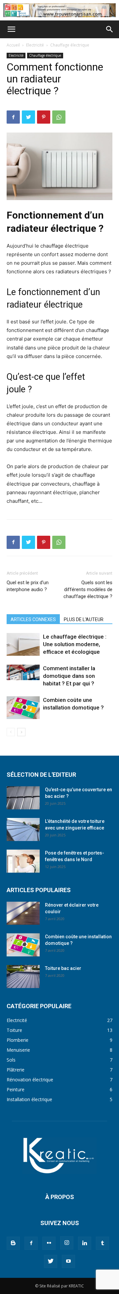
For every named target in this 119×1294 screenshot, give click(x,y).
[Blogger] (13, 1243)
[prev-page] (11, 732)
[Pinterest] (43, 117)
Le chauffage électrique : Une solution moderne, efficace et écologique (74, 644)
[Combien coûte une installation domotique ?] (23, 707)
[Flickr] (49, 1243)
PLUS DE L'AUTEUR (83, 619)
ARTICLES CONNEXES (33, 619)
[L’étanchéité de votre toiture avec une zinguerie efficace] (23, 829)
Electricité (35, 45)
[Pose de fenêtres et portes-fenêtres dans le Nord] (23, 861)
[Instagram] (66, 1242)
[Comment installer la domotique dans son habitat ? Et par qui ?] (23, 672)
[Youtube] (68, 1261)
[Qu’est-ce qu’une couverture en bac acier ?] (23, 797)
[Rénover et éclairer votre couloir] (23, 913)
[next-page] (21, 732)
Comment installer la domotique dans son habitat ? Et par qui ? (69, 676)
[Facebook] (13, 117)
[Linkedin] (84, 1243)
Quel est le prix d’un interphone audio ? (28, 586)
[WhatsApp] (58, 117)
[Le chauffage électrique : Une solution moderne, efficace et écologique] (23, 644)
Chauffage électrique (69, 45)
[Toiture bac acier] (23, 976)
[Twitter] (28, 117)
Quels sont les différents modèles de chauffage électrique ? (87, 589)
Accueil (13, 45)
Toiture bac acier (63, 968)
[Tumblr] (102, 1243)
